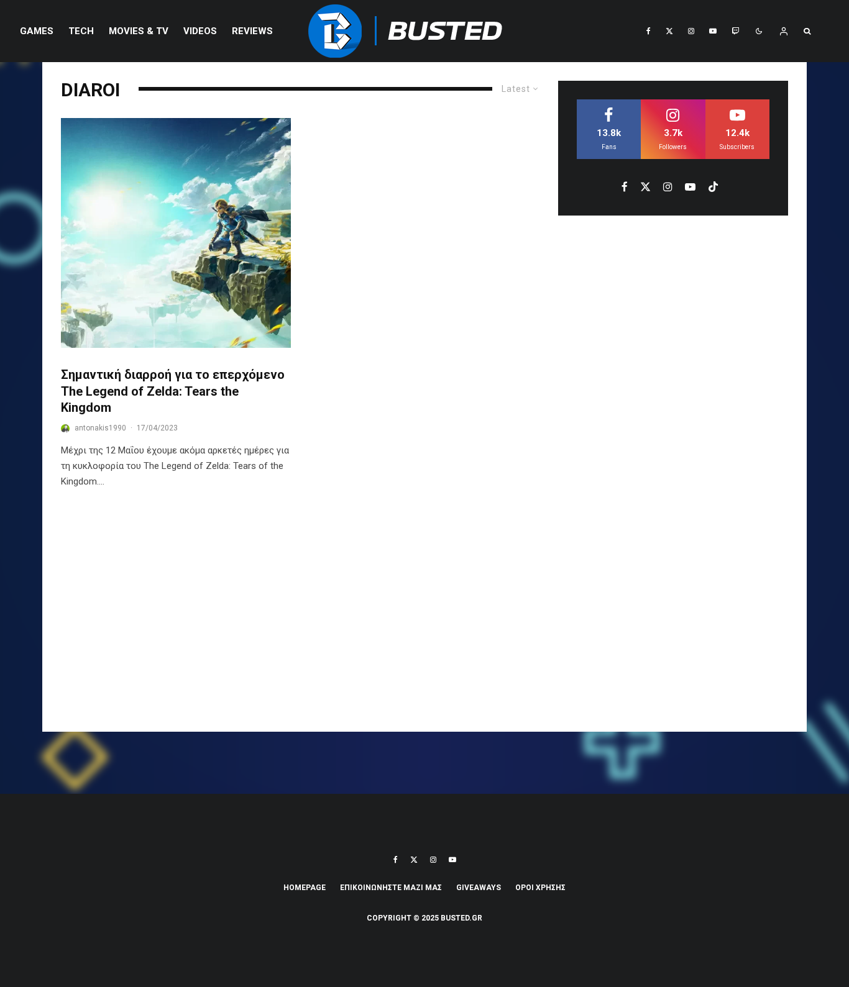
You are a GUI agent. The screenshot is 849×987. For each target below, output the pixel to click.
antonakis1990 (100, 428)
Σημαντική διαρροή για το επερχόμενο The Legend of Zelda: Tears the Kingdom (173, 391)
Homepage (304, 887)
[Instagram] (691, 31)
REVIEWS (252, 31)
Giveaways (478, 887)
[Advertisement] (424, 620)
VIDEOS (200, 31)
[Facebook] (648, 31)
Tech (81, 31)
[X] (669, 31)
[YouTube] (713, 31)
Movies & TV (138, 31)
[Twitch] (735, 31)
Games (36, 31)
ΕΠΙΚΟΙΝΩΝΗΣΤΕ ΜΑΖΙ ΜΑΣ (391, 887)
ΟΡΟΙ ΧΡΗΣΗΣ (540, 887)
